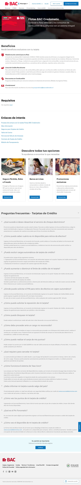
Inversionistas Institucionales (56, 8)
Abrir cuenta (56, 3)
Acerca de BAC (36, 3)
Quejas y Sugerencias (8, 465)
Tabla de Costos (6, 132)
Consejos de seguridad (52, 465)
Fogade (72, 465)
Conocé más (8, 197)
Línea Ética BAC (40, 465)
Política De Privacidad (8, 467)
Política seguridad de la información (25, 467)
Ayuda (46, 3)
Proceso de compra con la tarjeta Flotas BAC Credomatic (20, 123)
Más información (7, 126)
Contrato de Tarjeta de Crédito (11, 139)
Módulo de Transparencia (10, 142)
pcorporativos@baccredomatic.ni (43, 87)
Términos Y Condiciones (28, 465)
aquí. (11, 105)
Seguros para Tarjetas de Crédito (12, 129)
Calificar (40, 447)
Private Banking (31, 8)
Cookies (18, 465)
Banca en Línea (71, 3)
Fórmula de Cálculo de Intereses (12, 136)
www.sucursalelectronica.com (68, 391)
